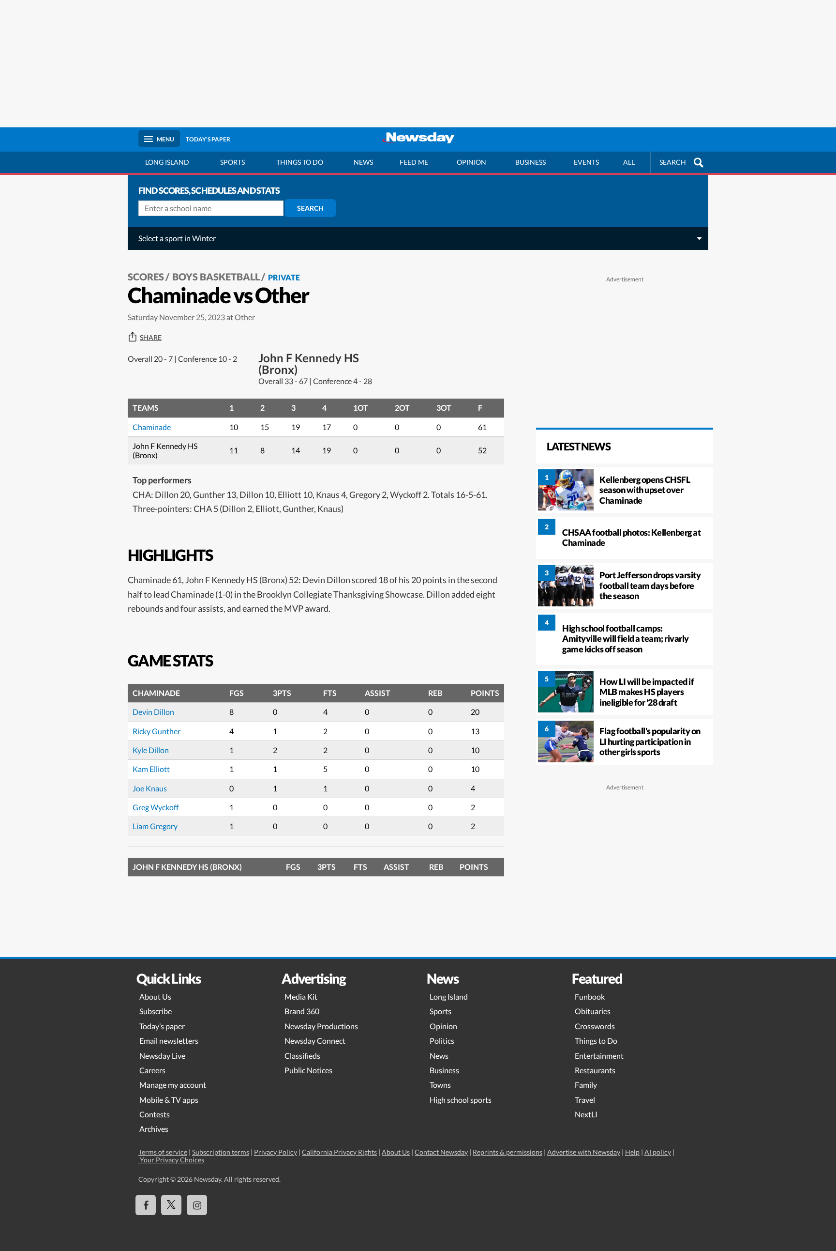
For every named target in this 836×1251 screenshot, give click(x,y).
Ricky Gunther (156, 731)
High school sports (461, 1099)
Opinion (471, 162)
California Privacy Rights (339, 1152)
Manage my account (172, 1084)
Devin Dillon (153, 711)
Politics (442, 1040)
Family (586, 1084)
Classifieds (302, 1055)
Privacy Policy (275, 1152)
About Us (155, 996)
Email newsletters (168, 1040)
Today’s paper (162, 1026)
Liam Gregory (155, 826)
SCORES (146, 276)
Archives (153, 1128)
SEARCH (672, 162)
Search (310, 208)
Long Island (167, 162)
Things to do (299, 162)
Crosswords (595, 1026)
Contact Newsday (441, 1152)
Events (586, 162)
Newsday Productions (321, 1026)
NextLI (586, 1114)
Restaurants (595, 1070)
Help (632, 1152)
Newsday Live (162, 1055)
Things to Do (596, 1040)
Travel (585, 1099)
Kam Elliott (151, 768)
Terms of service (162, 1152)
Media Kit (300, 996)
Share (151, 337)
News (363, 162)
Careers (152, 1070)
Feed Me (414, 162)
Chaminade (152, 427)
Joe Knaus (150, 788)
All (629, 162)
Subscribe (155, 1011)
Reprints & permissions (507, 1152)
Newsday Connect (314, 1040)
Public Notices (308, 1070)
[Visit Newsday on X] (171, 1205)
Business (530, 162)
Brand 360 (301, 1011)
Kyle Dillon (151, 750)
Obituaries (593, 1011)
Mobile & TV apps (168, 1099)
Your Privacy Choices (171, 1160)
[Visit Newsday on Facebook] (145, 1205)
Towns (440, 1084)
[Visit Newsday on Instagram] (197, 1205)
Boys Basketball (216, 276)
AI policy (657, 1152)
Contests (154, 1114)
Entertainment (599, 1055)
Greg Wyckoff (156, 807)
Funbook (590, 996)
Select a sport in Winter (177, 238)
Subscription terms (220, 1152)
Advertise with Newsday (583, 1152)
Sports (232, 162)
